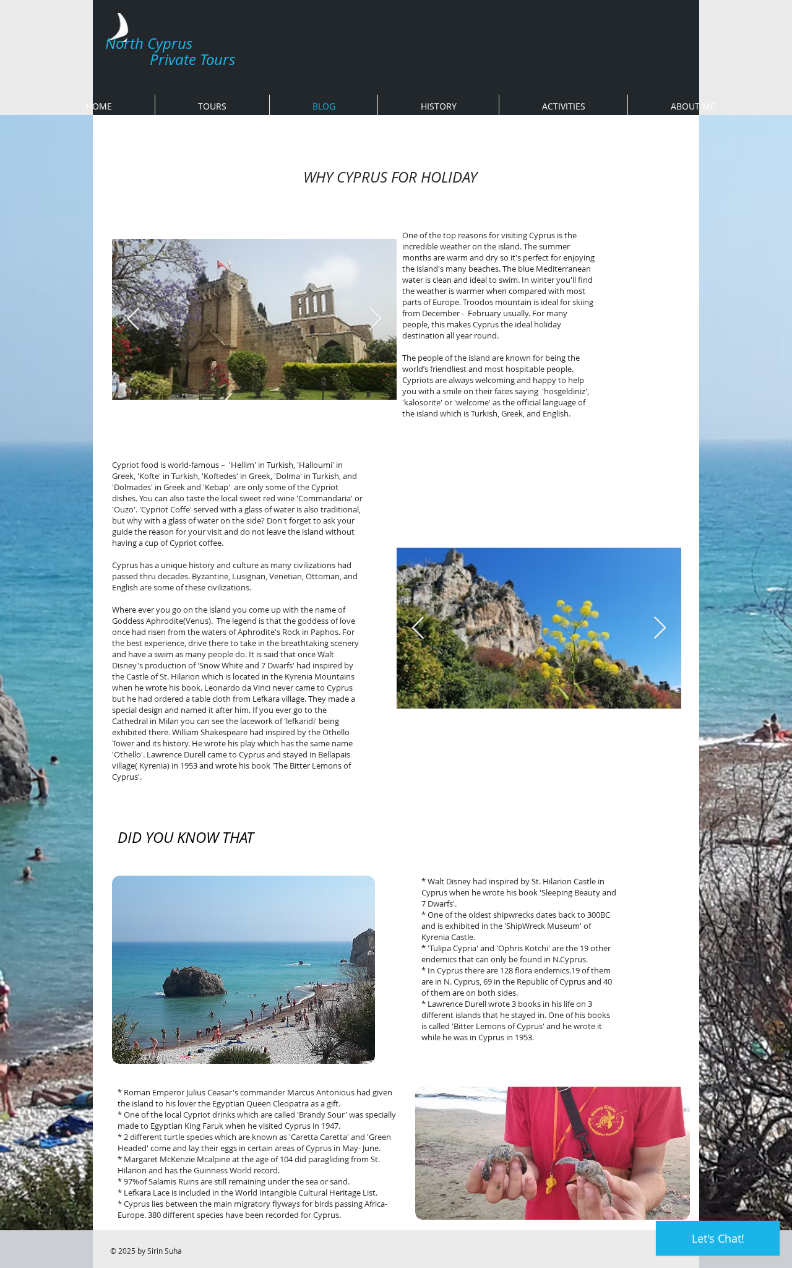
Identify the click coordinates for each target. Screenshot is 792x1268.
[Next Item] (375, 320)
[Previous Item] (133, 320)
